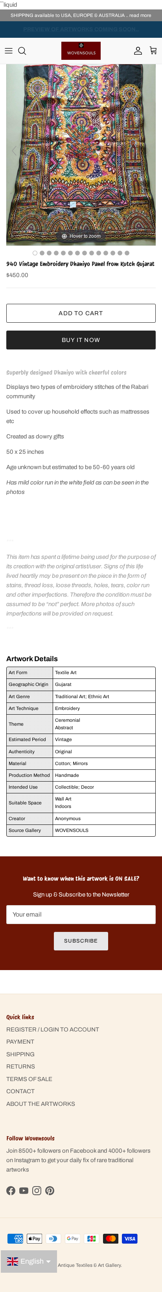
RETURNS (20, 1066)
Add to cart (81, 313)
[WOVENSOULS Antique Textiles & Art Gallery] (81, 50)
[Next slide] (148, 151)
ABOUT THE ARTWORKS (40, 1104)
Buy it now (81, 340)
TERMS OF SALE (29, 1079)
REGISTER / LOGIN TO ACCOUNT (52, 1029)
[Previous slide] (14, 151)
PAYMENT (20, 1042)
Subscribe (81, 941)
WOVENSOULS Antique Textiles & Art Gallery (72, 1265)
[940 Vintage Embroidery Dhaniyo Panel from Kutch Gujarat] (91, 253)
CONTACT (20, 1091)
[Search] (26, 50)
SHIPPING (20, 1054)
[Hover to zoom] (81, 154)
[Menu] (8, 50)
